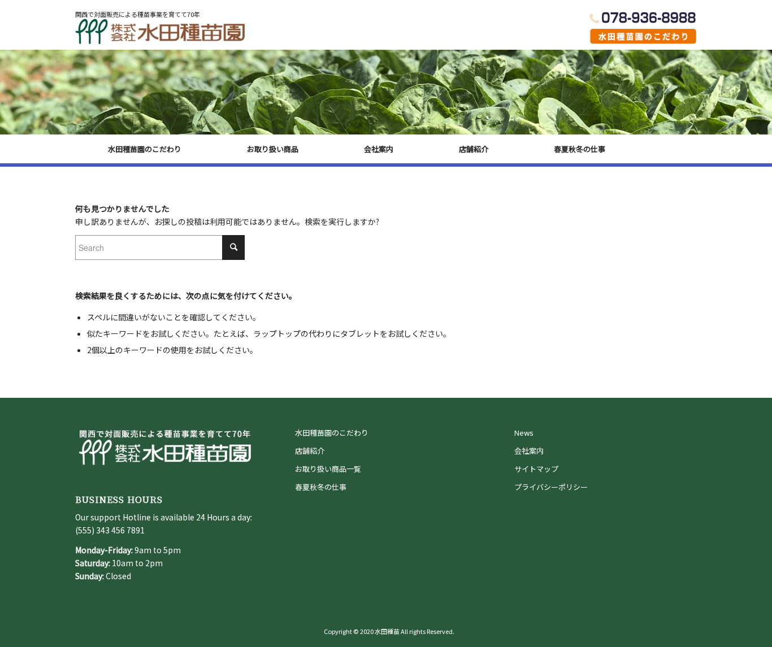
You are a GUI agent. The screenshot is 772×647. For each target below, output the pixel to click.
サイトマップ (536, 468)
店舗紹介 (309, 450)
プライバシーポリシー (551, 486)
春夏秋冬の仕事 (320, 486)
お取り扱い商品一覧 (328, 468)
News (524, 432)
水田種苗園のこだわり (331, 432)
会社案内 (529, 450)
